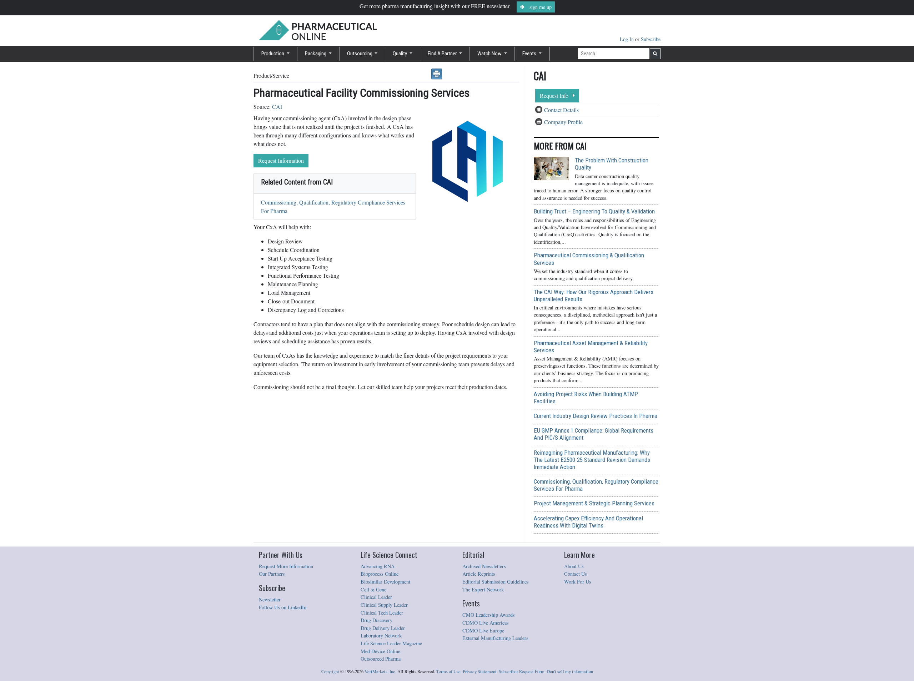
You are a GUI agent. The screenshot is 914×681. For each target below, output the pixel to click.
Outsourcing (360, 53)
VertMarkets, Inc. (380, 672)
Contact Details (561, 109)
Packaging (316, 53)
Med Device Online (380, 651)
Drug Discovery (376, 620)
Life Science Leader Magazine (391, 643)
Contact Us (575, 573)
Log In (627, 39)
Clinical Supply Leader (384, 604)
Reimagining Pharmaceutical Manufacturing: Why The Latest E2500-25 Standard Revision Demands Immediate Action (592, 459)
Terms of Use (448, 672)
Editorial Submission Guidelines (495, 581)
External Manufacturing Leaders (495, 638)
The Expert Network (483, 589)
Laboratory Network (381, 635)
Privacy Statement (480, 672)
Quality (400, 53)
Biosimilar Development (385, 581)
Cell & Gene (373, 589)
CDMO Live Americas (485, 622)
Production (273, 53)
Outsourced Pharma (381, 658)
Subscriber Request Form (521, 672)
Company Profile (563, 122)
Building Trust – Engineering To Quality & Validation (594, 211)
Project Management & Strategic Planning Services (594, 503)
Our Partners (272, 573)
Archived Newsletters (484, 566)
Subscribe (651, 39)
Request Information (281, 160)
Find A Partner (443, 53)
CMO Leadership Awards (488, 614)
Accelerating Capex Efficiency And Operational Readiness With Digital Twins (588, 522)
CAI (277, 106)
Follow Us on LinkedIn (282, 607)
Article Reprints (478, 573)
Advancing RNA (378, 566)
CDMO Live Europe (483, 630)
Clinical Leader (376, 597)
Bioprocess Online (379, 573)
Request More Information (286, 566)
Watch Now (490, 53)
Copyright (330, 672)
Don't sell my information (570, 672)
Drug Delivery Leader (383, 628)
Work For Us (577, 581)
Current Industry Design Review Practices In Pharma (595, 415)
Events (529, 53)
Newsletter (270, 599)
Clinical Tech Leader (382, 612)
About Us (574, 566)
